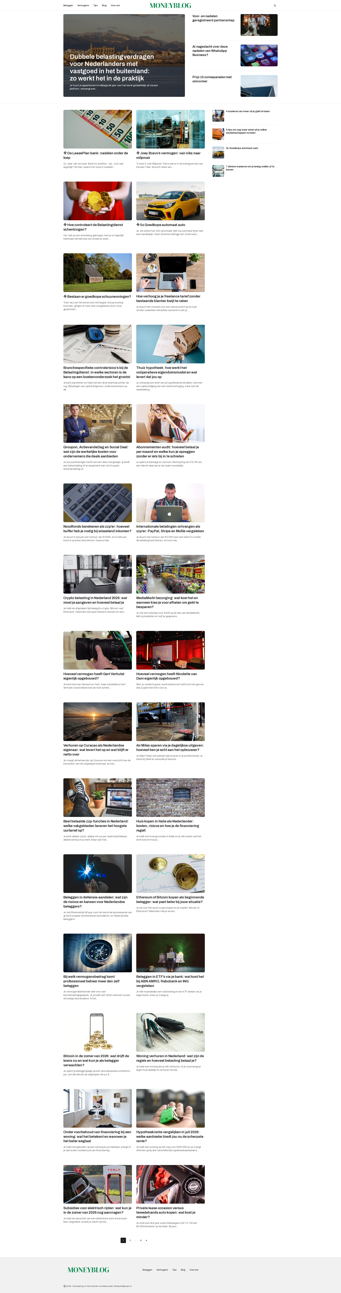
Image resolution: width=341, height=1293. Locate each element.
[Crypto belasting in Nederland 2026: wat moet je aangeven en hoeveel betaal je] (97, 574)
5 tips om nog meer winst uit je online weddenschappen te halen (246, 131)
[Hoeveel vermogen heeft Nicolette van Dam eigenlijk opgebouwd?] (170, 650)
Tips (174, 1269)
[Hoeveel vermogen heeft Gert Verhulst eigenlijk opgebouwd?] (97, 650)
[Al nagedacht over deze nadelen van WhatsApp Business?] (259, 55)
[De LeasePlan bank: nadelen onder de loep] (97, 129)
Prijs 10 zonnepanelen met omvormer (212, 79)
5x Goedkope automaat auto (242, 148)
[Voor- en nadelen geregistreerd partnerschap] (259, 25)
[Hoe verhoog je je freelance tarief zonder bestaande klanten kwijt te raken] (170, 272)
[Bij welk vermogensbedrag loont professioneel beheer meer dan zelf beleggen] (97, 953)
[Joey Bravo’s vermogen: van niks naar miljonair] (170, 129)
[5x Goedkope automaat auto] (170, 201)
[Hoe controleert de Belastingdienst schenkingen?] (97, 201)
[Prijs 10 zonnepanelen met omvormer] (259, 86)
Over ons (194, 1269)
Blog (183, 1269)
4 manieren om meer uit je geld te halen (248, 111)
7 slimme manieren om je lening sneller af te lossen (250, 168)
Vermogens (162, 1269)
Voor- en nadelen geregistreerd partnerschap (213, 18)
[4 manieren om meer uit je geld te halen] (218, 116)
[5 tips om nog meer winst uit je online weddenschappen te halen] (218, 134)
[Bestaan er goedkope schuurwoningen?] (97, 272)
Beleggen (147, 1269)
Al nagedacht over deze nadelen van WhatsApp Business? (210, 51)
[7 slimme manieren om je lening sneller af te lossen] (218, 171)
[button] (275, 5)
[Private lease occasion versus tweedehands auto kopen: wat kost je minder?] (170, 1184)
